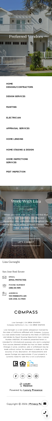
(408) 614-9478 (15, 288)
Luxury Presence (33, 390)
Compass (45, 332)
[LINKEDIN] (29, 376)
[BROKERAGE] (36, 376)
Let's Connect (26, 242)
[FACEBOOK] (15, 376)
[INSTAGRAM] (22, 376)
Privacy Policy (37, 404)
